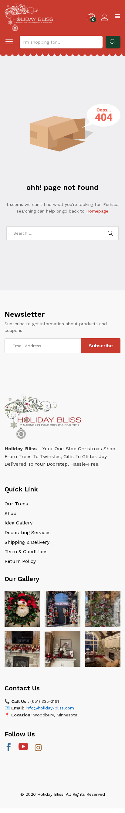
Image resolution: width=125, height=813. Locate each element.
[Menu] (117, 17)
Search (113, 42)
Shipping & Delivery (27, 542)
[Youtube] (23, 747)
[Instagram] (38, 748)
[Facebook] (8, 747)
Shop (10, 513)
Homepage (97, 211)
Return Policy (20, 561)
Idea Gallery (18, 523)
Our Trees (16, 504)
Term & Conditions (26, 551)
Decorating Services (28, 532)
